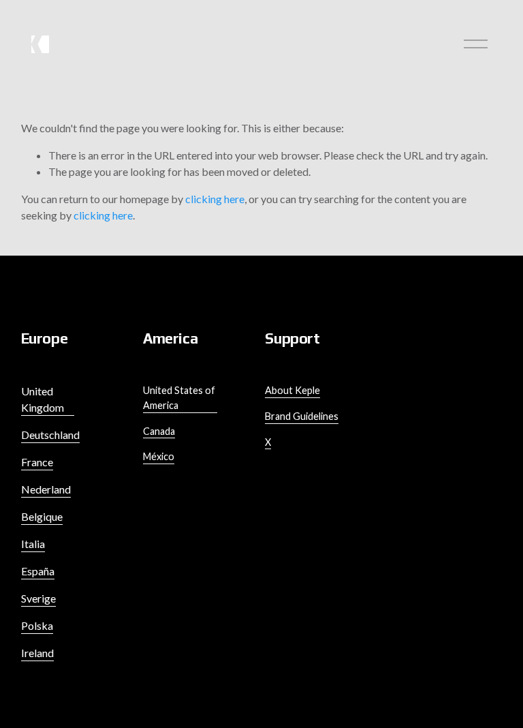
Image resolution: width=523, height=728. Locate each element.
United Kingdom (42, 399)
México (158, 456)
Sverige (38, 598)
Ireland (37, 652)
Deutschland (50, 434)
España (37, 570)
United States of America (179, 397)
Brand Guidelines (301, 416)
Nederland (46, 489)
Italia (33, 543)
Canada (159, 431)
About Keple (292, 390)
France (37, 461)
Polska (37, 625)
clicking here (214, 198)
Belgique (42, 516)
